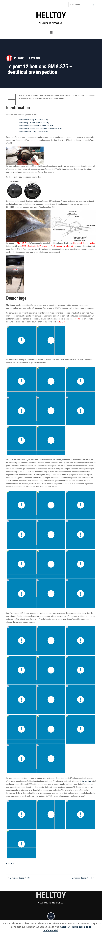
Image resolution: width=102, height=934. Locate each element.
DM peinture (86, 781)
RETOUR (10, 863)
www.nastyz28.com (27, 122)
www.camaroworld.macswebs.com (33, 128)
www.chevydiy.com (27, 131)
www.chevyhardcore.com (29, 125)
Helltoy (21, 58)
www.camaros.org (26, 119)
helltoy (51, 15)
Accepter (65, 927)
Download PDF (41, 119)
